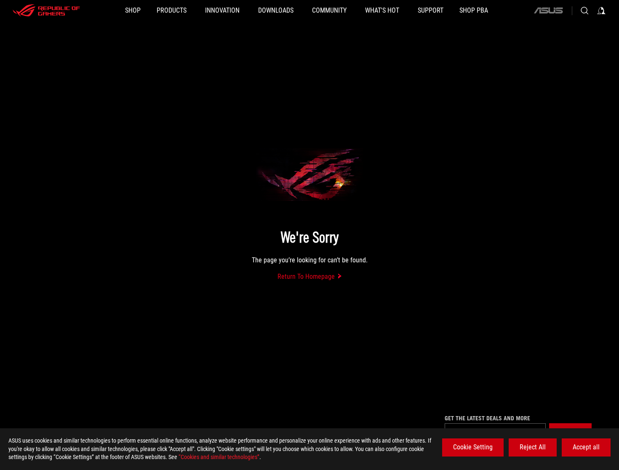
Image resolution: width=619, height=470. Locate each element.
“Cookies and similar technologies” (219, 457)
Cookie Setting (473, 447)
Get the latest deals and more (487, 418)
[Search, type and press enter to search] (584, 10)
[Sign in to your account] (601, 10)
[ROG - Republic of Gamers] (46, 10)
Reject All (533, 447)
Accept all (586, 447)
